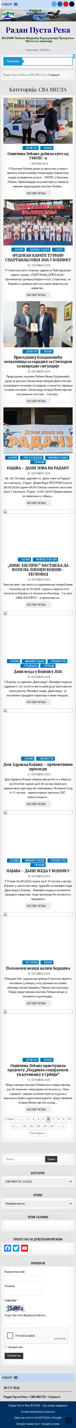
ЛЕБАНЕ (48, 148)
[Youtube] (65, 4)
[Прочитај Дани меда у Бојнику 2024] (38, 634)
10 (69, 1119)
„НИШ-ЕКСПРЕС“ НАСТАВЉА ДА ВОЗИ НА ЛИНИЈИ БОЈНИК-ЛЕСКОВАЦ (38, 570)
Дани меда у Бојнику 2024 (38, 671)
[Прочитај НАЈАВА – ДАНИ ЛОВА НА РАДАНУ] (38, 430)
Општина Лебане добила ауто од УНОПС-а (38, 155)
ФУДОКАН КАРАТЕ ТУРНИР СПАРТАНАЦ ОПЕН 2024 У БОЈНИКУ (38, 257)
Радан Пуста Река (38, 29)
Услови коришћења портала (38, 1411)
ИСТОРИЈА (32, 962)
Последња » (38, 1133)
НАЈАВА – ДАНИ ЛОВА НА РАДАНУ (38, 468)
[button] (7, 4)
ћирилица (32, 49)
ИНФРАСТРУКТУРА (46, 559)
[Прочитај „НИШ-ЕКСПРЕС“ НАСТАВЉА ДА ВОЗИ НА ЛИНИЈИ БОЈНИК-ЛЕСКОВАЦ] (38, 532)
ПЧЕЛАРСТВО (58, 661)
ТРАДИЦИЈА (31, 665)
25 (31, 1126)
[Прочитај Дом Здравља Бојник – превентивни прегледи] (38, 731)
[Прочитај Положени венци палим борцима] (38, 935)
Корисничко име (14, 1271)
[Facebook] (59, 4)
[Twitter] (54, 4)
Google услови (50, 1423)
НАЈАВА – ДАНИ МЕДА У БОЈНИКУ (37, 871)
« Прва (9, 1119)
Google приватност (28, 1423)
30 (38, 1126)
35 (45, 1126)
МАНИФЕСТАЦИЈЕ (39, 249)
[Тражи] (71, 4)
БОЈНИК (19, 249)
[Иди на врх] (68, 1420)
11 (13, 1126)
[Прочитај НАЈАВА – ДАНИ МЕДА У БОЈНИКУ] (38, 833)
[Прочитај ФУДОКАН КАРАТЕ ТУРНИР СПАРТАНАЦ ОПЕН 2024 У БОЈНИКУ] (38, 223)
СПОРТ (60, 249)
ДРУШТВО (32, 148)
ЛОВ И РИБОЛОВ (32, 457)
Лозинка (9, 1286)
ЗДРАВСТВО (46, 758)
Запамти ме (15, 1347)
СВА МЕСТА (37, 74)
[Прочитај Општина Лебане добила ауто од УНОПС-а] (38, 121)
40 (52, 1126)
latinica (45, 49)
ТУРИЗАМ (39, 462)
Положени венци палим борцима (38, 968)
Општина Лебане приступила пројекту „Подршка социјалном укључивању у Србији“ (37, 1070)
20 (25, 1126)
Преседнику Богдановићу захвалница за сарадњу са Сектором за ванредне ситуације (38, 361)
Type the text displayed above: (25, 1315)
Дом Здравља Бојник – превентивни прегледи (37, 766)
